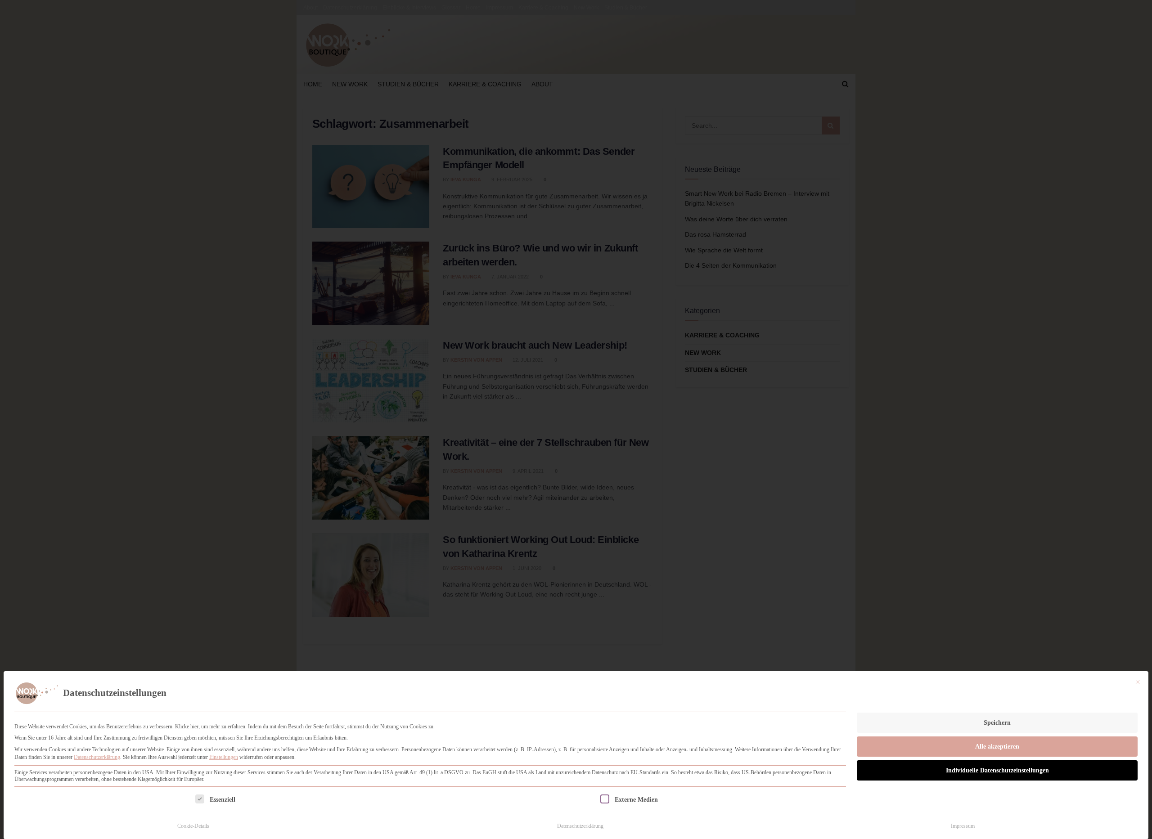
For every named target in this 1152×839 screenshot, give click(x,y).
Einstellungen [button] (223, 757)
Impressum (963, 826)
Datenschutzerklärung (97, 757)
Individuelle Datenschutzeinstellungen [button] (997, 770)
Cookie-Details (193, 826)
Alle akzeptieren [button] (997, 746)
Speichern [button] (997, 722)
